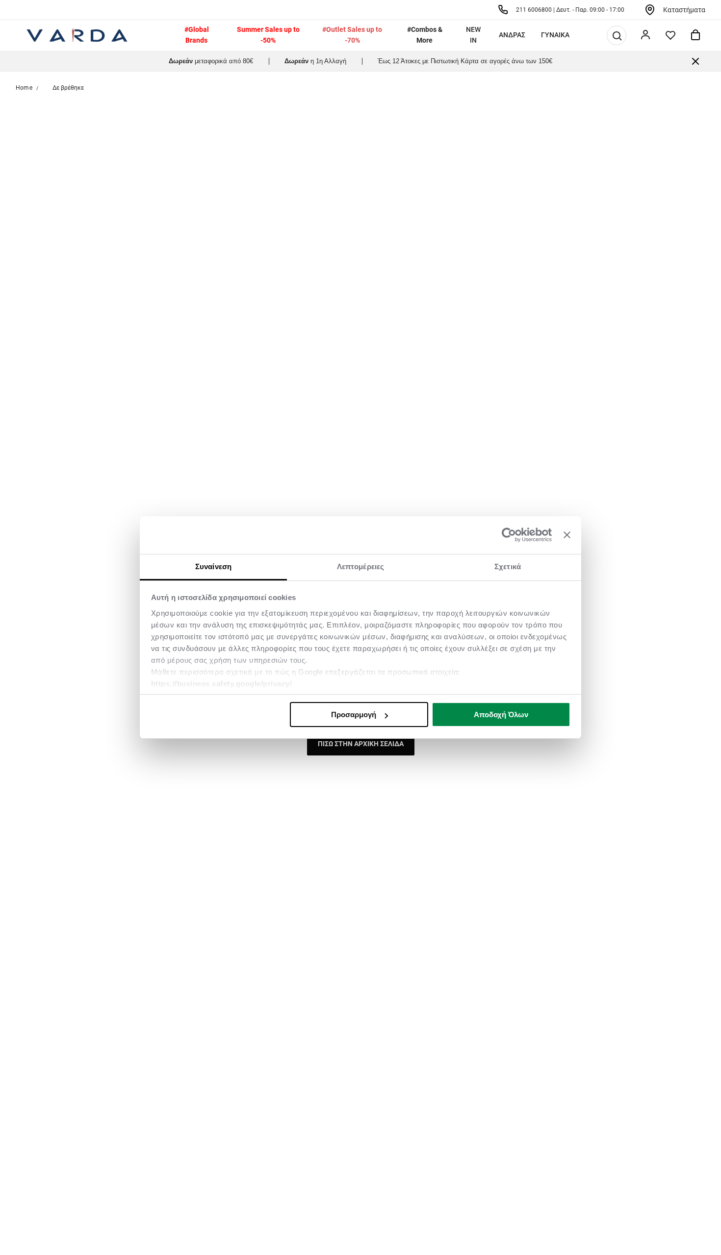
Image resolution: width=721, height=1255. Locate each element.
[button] (617, 36)
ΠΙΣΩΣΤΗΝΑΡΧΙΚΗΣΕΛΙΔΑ (361, 744)
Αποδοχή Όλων (501, 714)
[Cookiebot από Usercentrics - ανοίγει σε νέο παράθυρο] (509, 535)
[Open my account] (645, 35)
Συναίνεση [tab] (213, 566)
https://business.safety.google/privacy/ (221, 683)
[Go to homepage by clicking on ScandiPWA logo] (77, 35)
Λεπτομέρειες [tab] (360, 566)
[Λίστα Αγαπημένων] (670, 35)
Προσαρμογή (353, 714)
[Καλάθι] (695, 35)
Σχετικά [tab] (507, 566)
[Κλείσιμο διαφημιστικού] (567, 535)
